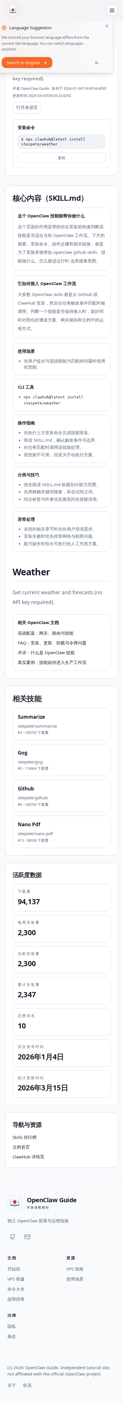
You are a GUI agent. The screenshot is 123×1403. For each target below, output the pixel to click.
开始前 (13, 1269)
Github (26, 788)
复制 (61, 157)
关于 (11, 1385)
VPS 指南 (75, 1269)
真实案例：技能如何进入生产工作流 (52, 662)
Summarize (31, 717)
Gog (22, 752)
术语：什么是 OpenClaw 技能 (46, 652)
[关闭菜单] (112, 10)
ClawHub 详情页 (28, 1157)
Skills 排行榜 (25, 1137)
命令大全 (16, 1289)
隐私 (11, 1326)
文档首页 (21, 1147)
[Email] (27, 1236)
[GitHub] (12, 1236)
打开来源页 (27, 107)
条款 (11, 1336)
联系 (27, 1385)
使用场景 (75, 1279)
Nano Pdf (29, 824)
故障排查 (16, 1299)
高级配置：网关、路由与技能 (46, 633)
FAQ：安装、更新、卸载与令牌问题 (52, 643)
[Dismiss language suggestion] (107, 26)
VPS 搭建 (16, 1279)
